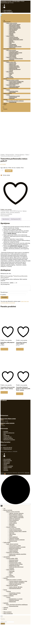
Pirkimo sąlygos (7, 437)
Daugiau (4, 392)
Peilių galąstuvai (12, 44)
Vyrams (8, 94)
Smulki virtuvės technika (14, 38)
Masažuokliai (12, 98)
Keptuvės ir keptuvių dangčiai (15, 46)
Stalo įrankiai (11, 41)
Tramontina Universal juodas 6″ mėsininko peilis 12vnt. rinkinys (23, 388)
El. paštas (4, 294)
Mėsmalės (11, 33)
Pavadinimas (4, 292)
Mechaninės (11, 59)
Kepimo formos (12, 47)
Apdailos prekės (7, 467)
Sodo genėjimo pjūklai (13, 51)
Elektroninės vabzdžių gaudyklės (16, 58)
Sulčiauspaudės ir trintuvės (14, 26)
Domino (10, 76)
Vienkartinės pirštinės (13, 91)
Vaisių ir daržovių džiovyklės (15, 27)
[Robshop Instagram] (4, 7)
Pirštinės (8, 89)
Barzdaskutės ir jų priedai (14, 96)
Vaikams (5, 103)
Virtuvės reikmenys (19, 154)
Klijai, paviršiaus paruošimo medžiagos (15, 100)
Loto (10, 75)
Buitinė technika (7, 21)
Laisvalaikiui (6, 60)
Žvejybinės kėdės (12, 63)
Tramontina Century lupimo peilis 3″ (21, 343)
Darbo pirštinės (12, 92)
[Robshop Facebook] (4, 5)
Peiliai (10, 43)
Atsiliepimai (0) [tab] (15, 219)
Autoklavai (11, 34)
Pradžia (3, 154)
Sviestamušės (12, 31)
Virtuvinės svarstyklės (13, 37)
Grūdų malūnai (12, 32)
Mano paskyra (7, 10)
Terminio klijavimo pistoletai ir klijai (16, 81)
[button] (3, 106)
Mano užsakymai (8, 12)
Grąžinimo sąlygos (8, 438)
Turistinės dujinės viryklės (14, 66)
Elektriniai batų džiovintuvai (14, 69)
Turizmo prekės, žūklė (11, 62)
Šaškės (10, 74)
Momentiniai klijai (12, 102)
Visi (4, 20)
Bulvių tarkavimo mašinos (14, 25)
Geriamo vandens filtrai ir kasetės (16, 39)
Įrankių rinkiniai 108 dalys (14, 86)
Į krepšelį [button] (4, 349)
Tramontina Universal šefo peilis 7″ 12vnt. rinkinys (8, 387)
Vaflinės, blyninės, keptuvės (14, 24)
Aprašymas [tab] (6, 219)
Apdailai (5, 99)
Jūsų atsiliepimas (5, 284)
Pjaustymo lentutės (13, 45)
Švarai (4, 88)
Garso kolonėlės (9, 77)
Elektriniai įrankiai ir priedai (12, 80)
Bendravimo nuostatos (9, 439)
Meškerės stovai (12, 64)
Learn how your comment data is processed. (15, 302)
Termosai (11, 70)
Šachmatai (11, 72)
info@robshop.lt (7, 449)
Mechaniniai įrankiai (11, 84)
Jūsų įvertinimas (5, 282)
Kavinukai (11, 40)
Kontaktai (5, 431)
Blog (4, 434)
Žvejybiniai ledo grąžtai (14, 65)
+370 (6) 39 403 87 (7, 447)
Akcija (4, 104)
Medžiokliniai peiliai (13, 68)
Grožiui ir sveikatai (7, 93)
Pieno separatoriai (13, 30)
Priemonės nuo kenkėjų (11, 57)
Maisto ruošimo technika (11, 23)
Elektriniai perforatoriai (14, 83)
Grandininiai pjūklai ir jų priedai (15, 52)
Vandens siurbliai (12, 54)
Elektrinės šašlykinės (13, 29)
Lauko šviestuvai (12, 56)
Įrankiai (5, 78)
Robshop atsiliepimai (8, 432)
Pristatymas (6, 435)
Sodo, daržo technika (11, 50)
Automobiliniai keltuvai (13, 87)
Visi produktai (7, 459)
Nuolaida (5, 470)
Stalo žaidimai (9, 71)
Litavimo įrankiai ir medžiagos (15, 82)
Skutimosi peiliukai (13, 97)
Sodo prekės (6, 48)
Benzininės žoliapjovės (13, 53)
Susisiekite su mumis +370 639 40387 (10, 1)
